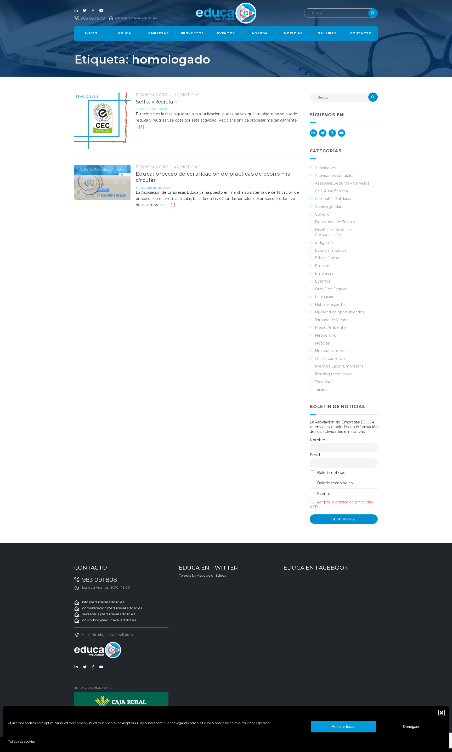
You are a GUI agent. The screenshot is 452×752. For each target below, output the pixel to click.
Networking (326, 335)
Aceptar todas (343, 726)
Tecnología (325, 382)
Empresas (158, 33)
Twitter (84, 10)
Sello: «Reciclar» (157, 102)
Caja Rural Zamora (331, 191)
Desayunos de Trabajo (335, 222)
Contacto (361, 33)
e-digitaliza (325, 242)
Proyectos (192, 33)
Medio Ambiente (330, 327)
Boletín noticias (330, 472)
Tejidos (321, 389)
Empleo (322, 265)
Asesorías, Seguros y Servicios (342, 183)
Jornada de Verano (332, 320)
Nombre (317, 440)
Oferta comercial (330, 358)
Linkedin (76, 10)
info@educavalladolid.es (136, 18)
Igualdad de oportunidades (339, 312)
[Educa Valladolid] (226, 13)
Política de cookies (21, 741)
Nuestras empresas (332, 350)
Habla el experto (330, 304)
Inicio (91, 33)
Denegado (411, 726)
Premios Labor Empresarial (339, 366)
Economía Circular (157, 95)
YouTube (101, 10)
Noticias (293, 33)
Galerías (327, 33)
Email (315, 454)
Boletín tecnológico (334, 483)
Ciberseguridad (328, 206)
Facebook (93, 10)
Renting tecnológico (334, 374)
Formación (325, 296)
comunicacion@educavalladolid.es (112, 608)
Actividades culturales (334, 175)
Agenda (260, 33)
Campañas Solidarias (333, 198)
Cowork (322, 214)
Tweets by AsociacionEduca (202, 575)
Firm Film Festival (331, 289)
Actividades (325, 167)
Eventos (226, 33)
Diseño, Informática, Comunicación (333, 232)
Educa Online (327, 258)
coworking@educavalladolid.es (109, 620)
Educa (124, 33)
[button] (441, 712)
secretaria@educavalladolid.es (108, 614)
